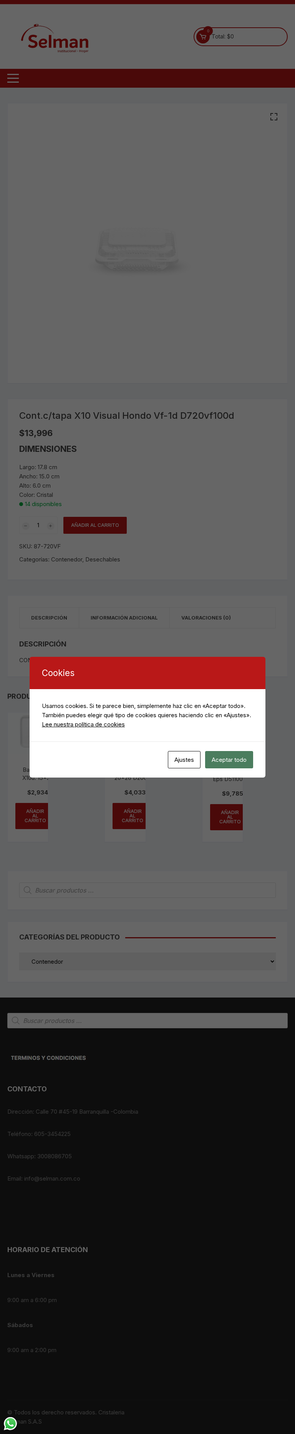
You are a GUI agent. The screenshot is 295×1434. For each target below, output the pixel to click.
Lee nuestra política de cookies (83, 724)
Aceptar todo (229, 759)
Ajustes (184, 759)
